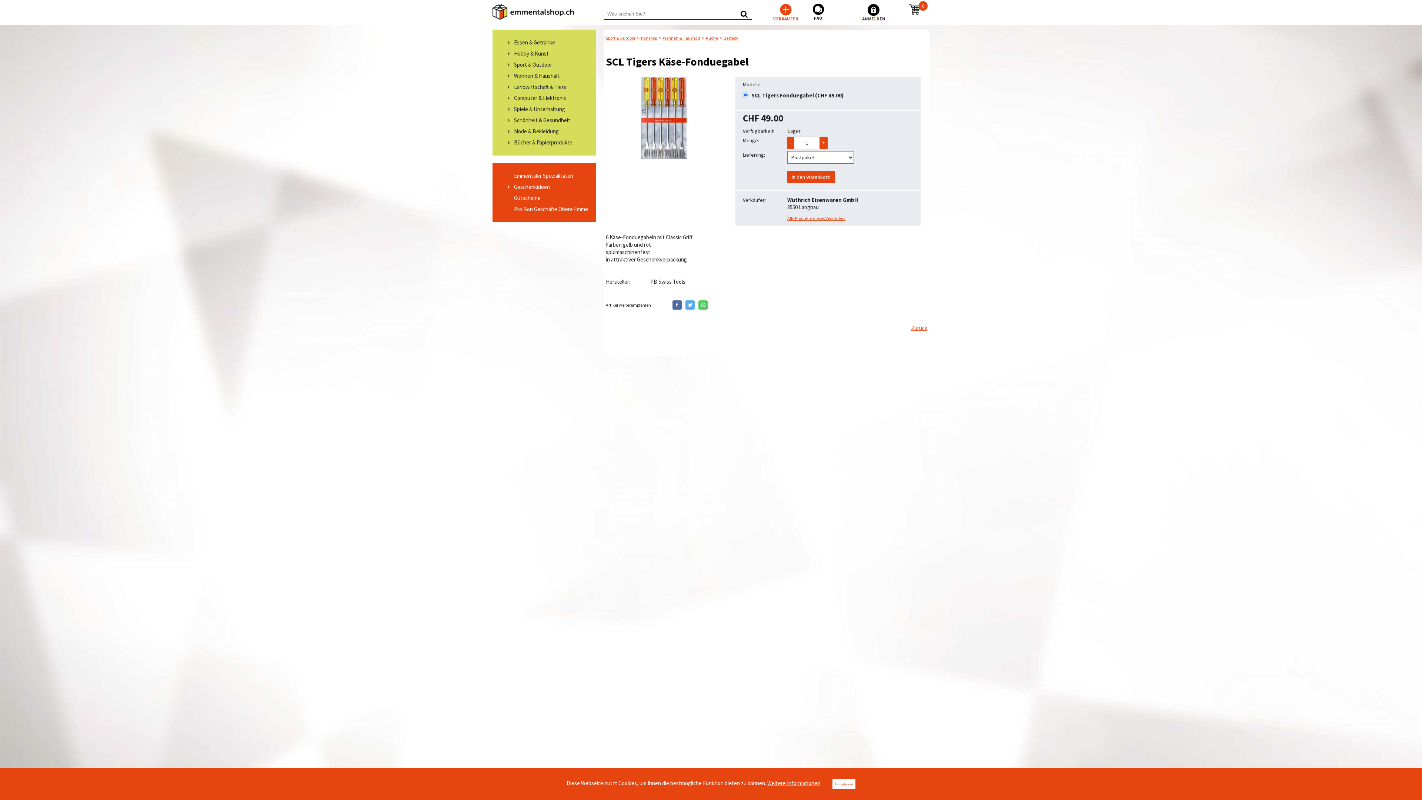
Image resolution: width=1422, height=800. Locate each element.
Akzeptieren (844, 784)
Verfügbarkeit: (759, 131)
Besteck (731, 38)
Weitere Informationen (793, 783)
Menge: (751, 140)
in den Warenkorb (811, 177)
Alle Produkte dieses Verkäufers (816, 218)
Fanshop (649, 38)
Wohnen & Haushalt (681, 38)
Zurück (919, 327)
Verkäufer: (754, 200)
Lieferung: (754, 154)
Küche (712, 38)
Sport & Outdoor (620, 38)
